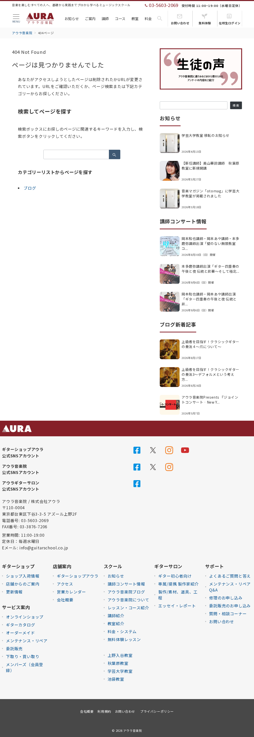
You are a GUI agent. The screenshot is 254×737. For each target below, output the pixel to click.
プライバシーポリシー (157, 711)
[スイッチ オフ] (160, 19)
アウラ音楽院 (132, 731)
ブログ (30, 188)
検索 (236, 105)
